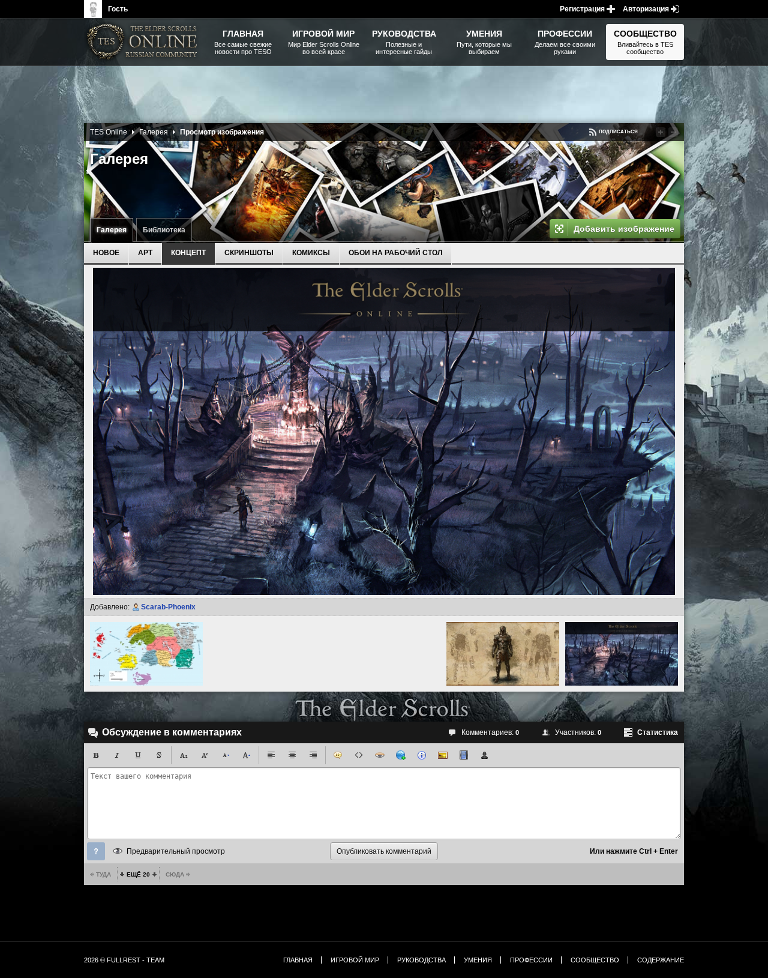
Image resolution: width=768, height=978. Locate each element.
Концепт (188, 253)
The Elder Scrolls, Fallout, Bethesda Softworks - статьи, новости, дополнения (144, 42)
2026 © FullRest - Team (124, 960)
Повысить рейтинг (660, 132)
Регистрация (582, 9)
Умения (478, 960)
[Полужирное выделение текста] (96, 755)
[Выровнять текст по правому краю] (313, 755)
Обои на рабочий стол (395, 253)
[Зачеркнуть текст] (159, 755)
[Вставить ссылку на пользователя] (485, 755)
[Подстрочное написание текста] (184, 755)
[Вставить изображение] (443, 755)
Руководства (421, 960)
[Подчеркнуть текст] (138, 755)
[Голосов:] (650, 132)
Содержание (660, 960)
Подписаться (618, 131)
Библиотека (164, 230)
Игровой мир (355, 960)
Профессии (531, 960)
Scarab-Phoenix (168, 607)
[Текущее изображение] (621, 654)
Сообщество (595, 960)
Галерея (112, 230)
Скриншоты (249, 253)
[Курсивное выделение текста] (117, 755)
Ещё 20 (138, 874)
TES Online (108, 132)
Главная (298, 960)
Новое (106, 253)
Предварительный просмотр (176, 851)
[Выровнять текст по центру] (292, 755)
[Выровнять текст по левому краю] (271, 755)
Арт (145, 253)
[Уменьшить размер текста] (226, 755)
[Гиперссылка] (401, 755)
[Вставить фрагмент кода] (359, 755)
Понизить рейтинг (673, 132)
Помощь (96, 851)
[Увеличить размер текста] (247, 755)
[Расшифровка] (422, 755)
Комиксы (311, 253)
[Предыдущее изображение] (146, 654)
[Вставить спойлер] (380, 755)
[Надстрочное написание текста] (205, 755)
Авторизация (646, 9)
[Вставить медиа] (464, 755)
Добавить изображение (624, 229)
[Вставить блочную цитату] (338, 755)
